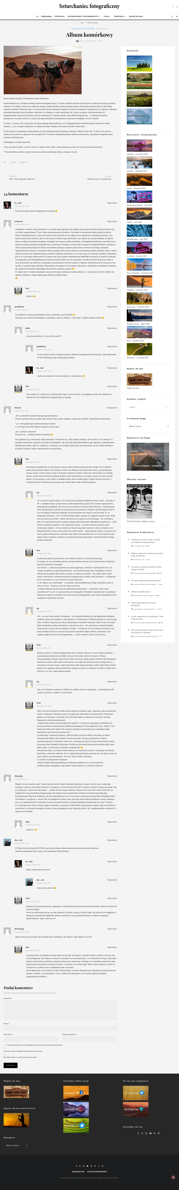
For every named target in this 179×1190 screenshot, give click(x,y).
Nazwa (6, 1024)
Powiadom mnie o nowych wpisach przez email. (20, 1057)
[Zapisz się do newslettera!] (30, 1120)
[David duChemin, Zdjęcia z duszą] (148, 502)
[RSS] (95, 1166)
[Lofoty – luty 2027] (148, 214)
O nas (106, 16)
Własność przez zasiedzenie (99, 177)
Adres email (8, 1034)
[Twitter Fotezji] (89, 1126)
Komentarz (8, 998)
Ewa (81, 41)
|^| (37, 16)
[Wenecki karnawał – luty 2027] (148, 197)
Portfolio (119, 16)
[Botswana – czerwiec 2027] (148, 298)
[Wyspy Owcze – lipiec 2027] (148, 315)
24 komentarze (102, 29)
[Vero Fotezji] (149, 1110)
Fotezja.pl (60, 16)
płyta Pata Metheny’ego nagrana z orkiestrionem (93, 442)
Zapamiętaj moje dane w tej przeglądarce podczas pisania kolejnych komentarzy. (35, 1045)
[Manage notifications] (173, 1177)
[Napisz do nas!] (148, 380)
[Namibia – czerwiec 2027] (148, 281)
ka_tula (18, 203)
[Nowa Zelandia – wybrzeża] (148, 457)
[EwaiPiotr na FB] (89, 1093)
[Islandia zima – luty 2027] (148, 231)
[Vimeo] (91, 1166)
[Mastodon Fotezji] (149, 1093)
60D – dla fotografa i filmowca (22, 177)
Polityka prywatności (97, 1172)
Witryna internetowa (69, 1034)
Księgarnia (46, 16)
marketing (24, 162)
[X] (80, 1166)
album (14, 162)
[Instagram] (83, 1166)
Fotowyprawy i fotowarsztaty (83, 16)
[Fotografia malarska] (148, 81)
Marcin (18, 408)
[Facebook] (76, 1166)
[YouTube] (87, 1166)
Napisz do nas (136, 16)
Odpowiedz (112, 203)
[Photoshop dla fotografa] (148, 64)
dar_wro (18, 840)
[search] (166, 407)
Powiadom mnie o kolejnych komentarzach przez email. (23, 1051)
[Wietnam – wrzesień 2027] (148, 349)
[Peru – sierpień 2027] (148, 332)
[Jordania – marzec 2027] (148, 248)
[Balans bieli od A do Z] (148, 116)
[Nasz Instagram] (89, 1110)
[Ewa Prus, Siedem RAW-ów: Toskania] (148, 99)
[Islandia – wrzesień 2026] (148, 146)
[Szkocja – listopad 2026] (148, 163)
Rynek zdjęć (90, 29)
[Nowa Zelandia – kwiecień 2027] (148, 265)
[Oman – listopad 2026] (148, 180)
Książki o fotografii (78, 29)
